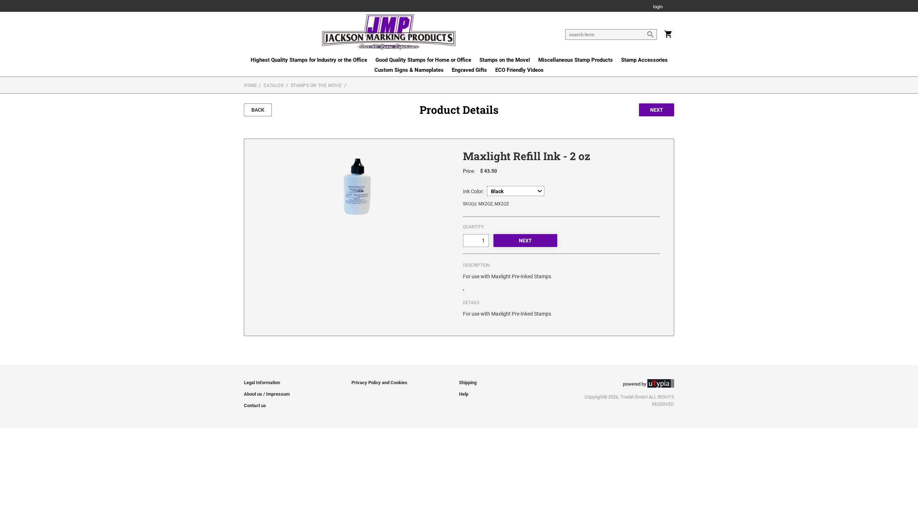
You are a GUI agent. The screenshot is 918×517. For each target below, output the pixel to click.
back (257, 110)
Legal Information (262, 382)
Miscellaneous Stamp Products (575, 60)
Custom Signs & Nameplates (409, 70)
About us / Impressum (267, 394)
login (658, 7)
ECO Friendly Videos (519, 70)
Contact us (255, 405)
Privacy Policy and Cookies (379, 382)
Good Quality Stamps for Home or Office (423, 60)
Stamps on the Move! (504, 60)
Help (463, 394)
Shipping (468, 382)
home (250, 85)
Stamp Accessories (644, 60)
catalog (274, 85)
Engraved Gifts (469, 70)
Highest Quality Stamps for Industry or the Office (309, 60)
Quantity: (473, 226)
